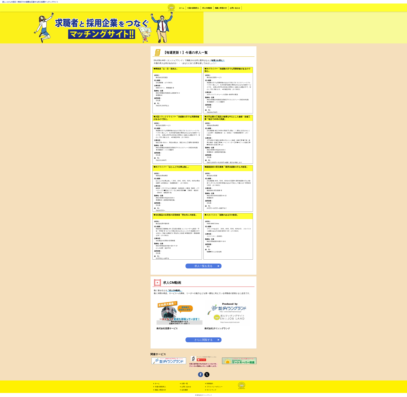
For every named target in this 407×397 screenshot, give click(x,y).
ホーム (181, 8)
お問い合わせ (235, 8)
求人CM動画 (207, 8)
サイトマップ (211, 390)
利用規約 (210, 383)
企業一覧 (184, 383)
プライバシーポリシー (214, 387)
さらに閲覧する (203, 339)
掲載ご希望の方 (221, 8)
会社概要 (184, 390)
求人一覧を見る (203, 265)
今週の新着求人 (193, 8)
